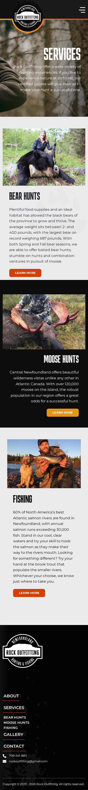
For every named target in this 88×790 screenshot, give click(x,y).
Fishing (11, 728)
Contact (14, 746)
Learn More (25, 273)
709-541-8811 (18, 755)
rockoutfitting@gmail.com (28, 761)
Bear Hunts (15, 717)
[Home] (28, 16)
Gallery (13, 734)
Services (14, 707)
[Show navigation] (81, 10)
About (11, 695)
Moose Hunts (16, 723)
